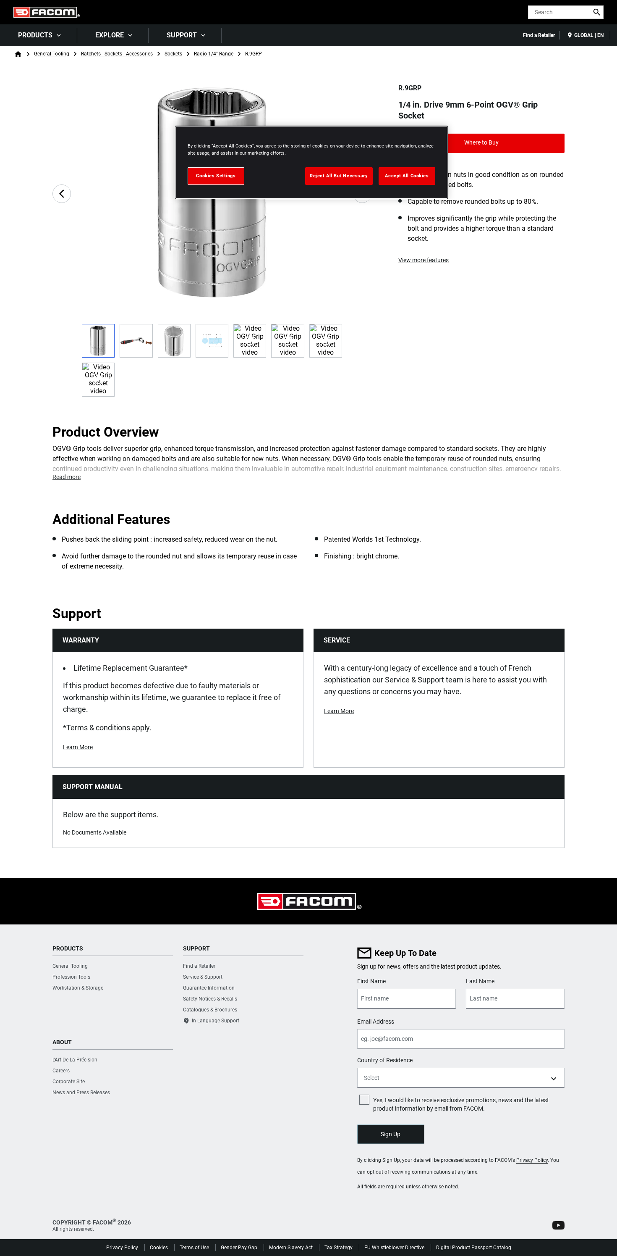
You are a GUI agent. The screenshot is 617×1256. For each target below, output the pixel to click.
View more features (423, 260)
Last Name (480, 981)
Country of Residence (385, 1060)
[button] (558, 1225)
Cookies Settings (215, 176)
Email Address (375, 1021)
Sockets (173, 54)
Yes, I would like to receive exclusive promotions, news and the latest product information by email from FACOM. (461, 1104)
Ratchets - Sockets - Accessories (117, 54)
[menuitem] (38, 35)
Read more (66, 477)
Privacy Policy (532, 1160)
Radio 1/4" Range (213, 54)
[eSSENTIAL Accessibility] (506, 12)
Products (35, 35)
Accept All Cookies (407, 176)
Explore (109, 35)
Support (182, 35)
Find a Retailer (539, 35)
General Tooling (51, 54)
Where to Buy (481, 142)
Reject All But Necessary (339, 176)
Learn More (78, 747)
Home (18, 54)
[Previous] (61, 193)
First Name (371, 981)
